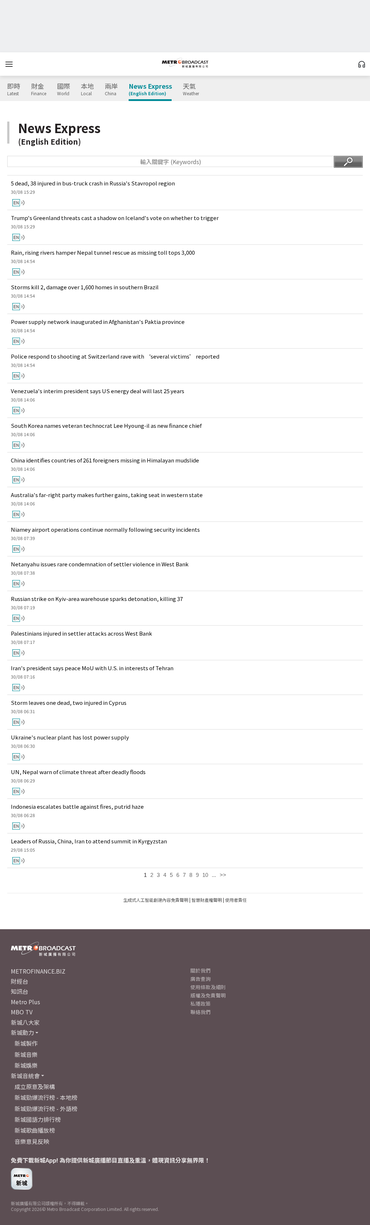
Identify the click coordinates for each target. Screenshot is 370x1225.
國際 (63, 89)
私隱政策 (200, 1003)
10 (205, 875)
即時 (13, 89)
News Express (150, 89)
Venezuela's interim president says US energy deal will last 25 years (97, 391)
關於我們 (200, 970)
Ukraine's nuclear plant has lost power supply (70, 737)
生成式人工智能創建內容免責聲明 (155, 900)
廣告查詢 (200, 978)
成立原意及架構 (34, 1086)
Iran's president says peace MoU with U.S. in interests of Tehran (92, 668)
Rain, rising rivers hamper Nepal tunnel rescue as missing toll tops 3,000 (103, 252)
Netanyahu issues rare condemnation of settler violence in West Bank (100, 564)
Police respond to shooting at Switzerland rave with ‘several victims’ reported (115, 356)
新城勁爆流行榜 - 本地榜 (45, 1097)
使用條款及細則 (208, 987)
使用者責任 (236, 900)
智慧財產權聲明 (207, 900)
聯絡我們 (200, 1011)
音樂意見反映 (31, 1141)
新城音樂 (26, 1054)
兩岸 (111, 89)
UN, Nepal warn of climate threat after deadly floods (78, 772)
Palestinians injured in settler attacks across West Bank (81, 633)
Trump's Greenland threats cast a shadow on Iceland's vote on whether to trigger (115, 217)
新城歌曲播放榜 (34, 1130)
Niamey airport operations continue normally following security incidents (105, 529)
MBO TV (22, 1011)
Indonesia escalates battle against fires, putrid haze (77, 806)
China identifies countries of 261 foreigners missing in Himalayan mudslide (105, 460)
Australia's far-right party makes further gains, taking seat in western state (107, 495)
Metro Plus (25, 1001)
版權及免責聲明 (208, 995)
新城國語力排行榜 (37, 1119)
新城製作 (26, 1043)
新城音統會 (25, 1075)
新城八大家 (25, 1022)
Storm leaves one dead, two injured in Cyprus (68, 702)
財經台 (19, 981)
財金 (38, 89)
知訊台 (19, 991)
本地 (87, 89)
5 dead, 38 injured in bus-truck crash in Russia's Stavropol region (93, 183)
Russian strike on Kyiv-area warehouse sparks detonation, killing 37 (97, 598)
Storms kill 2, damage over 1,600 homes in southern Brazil (85, 287)
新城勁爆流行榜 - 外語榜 (45, 1108)
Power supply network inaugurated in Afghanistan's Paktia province (98, 321)
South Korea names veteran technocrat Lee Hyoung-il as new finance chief (106, 425)
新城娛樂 (26, 1065)
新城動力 (22, 1032)
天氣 (191, 89)
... (214, 875)
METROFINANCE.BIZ (38, 971)
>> (223, 875)
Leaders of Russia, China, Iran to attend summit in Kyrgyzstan (89, 841)
